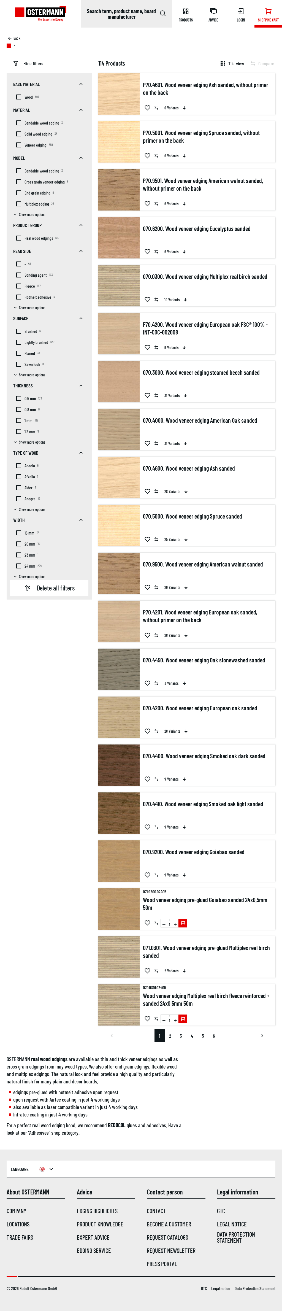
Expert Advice (93, 1237)
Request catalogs (167, 1237)
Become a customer (169, 1224)
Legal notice (232, 1224)
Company (16, 1210)
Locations (18, 1224)
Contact (156, 1210)
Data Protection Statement (236, 1237)
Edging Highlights (97, 1210)
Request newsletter (171, 1250)
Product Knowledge (100, 1224)
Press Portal (162, 1263)
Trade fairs (20, 1237)
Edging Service (94, 1250)
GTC (221, 1210)
